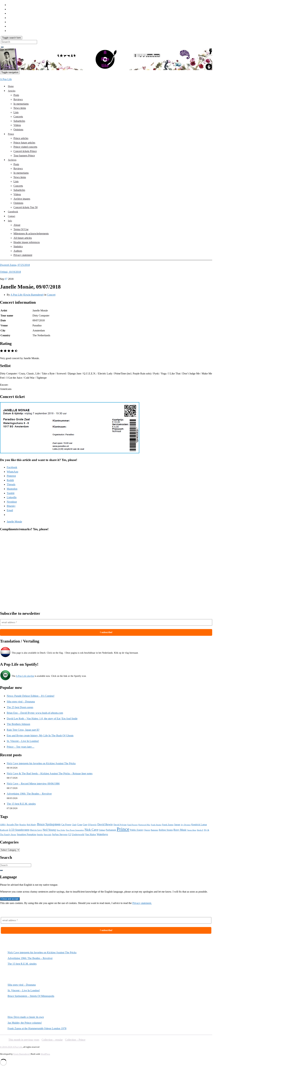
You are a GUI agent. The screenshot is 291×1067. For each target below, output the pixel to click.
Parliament (111, 830)
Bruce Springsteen (49, 824)
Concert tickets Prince (25, 151)
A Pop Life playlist (25, 676)
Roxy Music (180, 829)
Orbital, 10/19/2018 (10, 271)
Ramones (154, 830)
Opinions (18, 129)
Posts (16, 95)
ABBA (3, 824)
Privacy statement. (142, 903)
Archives (12, 160)
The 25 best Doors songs (20, 707)
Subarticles (19, 120)
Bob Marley (31, 825)
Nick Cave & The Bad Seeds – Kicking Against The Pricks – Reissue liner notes (49, 773)
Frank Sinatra (156, 825)
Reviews (18, 99)
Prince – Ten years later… (20, 746)
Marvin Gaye (36, 830)
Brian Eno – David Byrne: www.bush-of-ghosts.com (35, 712)
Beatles (22, 824)
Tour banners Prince (24, 155)
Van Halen (90, 834)
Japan (177, 824)
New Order (61, 830)
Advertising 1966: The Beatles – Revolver (29, 793)
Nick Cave (91, 829)
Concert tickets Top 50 (25, 207)
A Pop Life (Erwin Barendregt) (27, 294)
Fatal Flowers (132, 825)
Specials (47, 834)
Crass (79, 824)
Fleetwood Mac (144, 825)
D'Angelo (92, 824)
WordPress (45, 1054)
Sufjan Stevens (60, 834)
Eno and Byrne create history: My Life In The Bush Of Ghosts (40, 735)
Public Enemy (136, 830)
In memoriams (21, 103)
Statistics (18, 246)
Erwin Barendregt (21, 1054)
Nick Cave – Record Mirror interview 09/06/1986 (33, 783)
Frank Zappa (167, 824)
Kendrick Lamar (199, 824)
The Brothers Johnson (18, 724)
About (16, 225)
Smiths (40, 834)
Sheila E (200, 830)
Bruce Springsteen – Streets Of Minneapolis (31, 996)
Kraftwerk (4, 830)
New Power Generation (75, 830)
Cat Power (66, 824)
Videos (17, 125)
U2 (69, 834)
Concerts (18, 116)
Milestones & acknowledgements (31, 233)
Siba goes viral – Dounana (21, 701)
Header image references (26, 242)
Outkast (102, 830)
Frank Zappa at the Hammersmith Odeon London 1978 (37, 1028)
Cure (85, 824)
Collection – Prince (75, 1039)
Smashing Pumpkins (26, 834)
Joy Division (186, 825)
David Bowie (105, 824)
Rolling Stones (166, 830)
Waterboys (102, 834)
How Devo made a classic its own (26, 1017)
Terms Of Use (20, 229)
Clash (74, 825)
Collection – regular (52, 1039)
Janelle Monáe (14, 521)
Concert (51, 294)
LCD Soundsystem (19, 829)
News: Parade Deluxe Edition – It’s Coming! (30, 695)
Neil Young (49, 829)
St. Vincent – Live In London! (23, 741)
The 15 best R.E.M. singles (21, 803)
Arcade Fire (12, 824)
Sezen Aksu (191, 830)
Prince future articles (24, 142)
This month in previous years (23, 1039)
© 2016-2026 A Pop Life (11, 1047)
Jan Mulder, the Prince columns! (25, 1022)
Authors (17, 250)
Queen (147, 830)
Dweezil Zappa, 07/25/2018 (15, 265)
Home (11, 86)
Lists (16, 112)
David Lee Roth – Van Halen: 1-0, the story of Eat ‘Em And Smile (42, 718)
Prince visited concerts (25, 146)
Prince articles (20, 138)
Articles (11, 91)
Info (10, 220)
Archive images (21, 198)
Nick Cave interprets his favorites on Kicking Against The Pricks (41, 763)
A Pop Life (6, 79)
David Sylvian (120, 824)
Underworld (78, 834)
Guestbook (13, 211)
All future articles (22, 237)
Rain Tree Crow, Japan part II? (23, 729)
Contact (11, 216)
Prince (11, 134)
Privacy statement (22, 255)
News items (19, 108)
